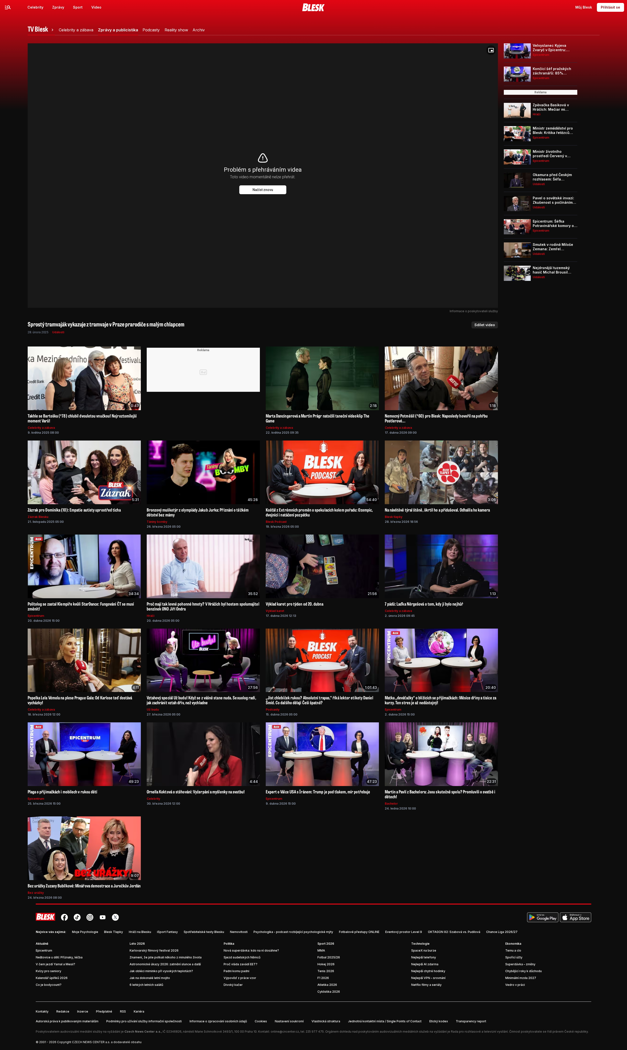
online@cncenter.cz (285, 1031)
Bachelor (391, 803)
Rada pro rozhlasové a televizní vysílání (479, 1031)
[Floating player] (491, 50)
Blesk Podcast (276, 522)
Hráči (150, 616)
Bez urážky (36, 893)
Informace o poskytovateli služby (474, 311)
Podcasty (272, 709)
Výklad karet (275, 611)
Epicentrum (36, 616)
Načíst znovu (263, 190)
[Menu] (8, 7)
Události (58, 332)
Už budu (153, 709)
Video (96, 7)
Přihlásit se (610, 7)
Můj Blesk (583, 7)
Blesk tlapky (393, 517)
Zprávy (58, 7)
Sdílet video (484, 325)
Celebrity (35, 7)
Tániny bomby (157, 522)
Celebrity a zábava (41, 428)
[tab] (41, 29)
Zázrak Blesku (38, 517)
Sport (78, 7)
